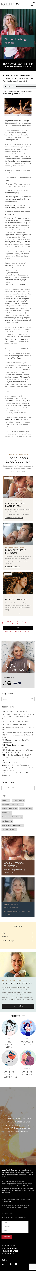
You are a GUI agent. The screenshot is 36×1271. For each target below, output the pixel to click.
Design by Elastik (22, 1207)
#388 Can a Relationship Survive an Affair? (17, 711)
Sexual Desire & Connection (12, 825)
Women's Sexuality (9, 829)
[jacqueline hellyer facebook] (7, 1264)
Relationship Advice (9, 809)
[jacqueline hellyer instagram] (11, 1264)
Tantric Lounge (8, 941)
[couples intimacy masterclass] (10, 1058)
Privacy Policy (5, 1207)
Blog (3, 933)
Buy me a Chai (18, 1006)
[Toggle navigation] (32, 6)
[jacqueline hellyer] (28, 1028)
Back (18, 627)
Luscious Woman (16, 600)
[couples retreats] (28, 1058)
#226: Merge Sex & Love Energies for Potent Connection (18, 623)
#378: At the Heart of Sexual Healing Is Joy (17, 755)
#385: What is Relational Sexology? (14, 724)
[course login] (33, 3)
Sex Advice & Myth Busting (12, 817)
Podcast (5, 937)
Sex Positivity (7, 821)
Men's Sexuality (18, 800)
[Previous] (2, 1126)
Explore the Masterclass (14, 517)
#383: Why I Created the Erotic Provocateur (18, 732)
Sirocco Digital (14, 1207)
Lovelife (9, 1246)
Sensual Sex (6, 813)
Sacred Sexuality (26, 809)
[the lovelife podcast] (18, 657)
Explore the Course (12, 567)
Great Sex (6, 800)
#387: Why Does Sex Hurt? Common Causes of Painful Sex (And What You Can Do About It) (18, 717)
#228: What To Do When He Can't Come (18, 631)
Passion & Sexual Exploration (13, 804)
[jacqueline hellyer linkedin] (3, 1264)
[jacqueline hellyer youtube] (16, 1264)
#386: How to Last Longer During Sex (15, 721)
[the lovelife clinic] (10, 1028)
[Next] (33, 1126)
